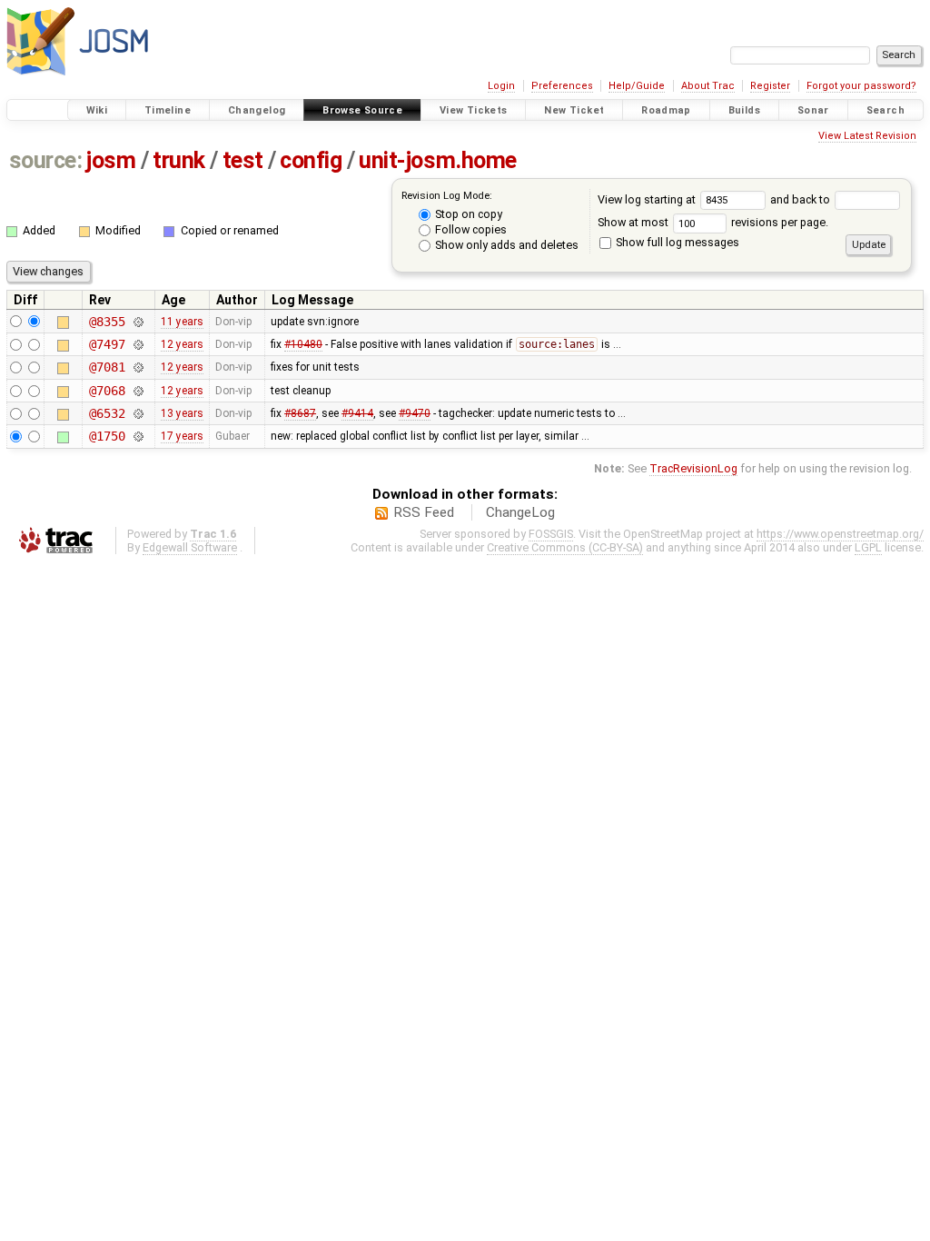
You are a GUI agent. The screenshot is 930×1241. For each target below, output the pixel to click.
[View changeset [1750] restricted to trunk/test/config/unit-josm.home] (137, 436)
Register (770, 86)
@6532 (106, 413)
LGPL (868, 547)
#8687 (300, 413)
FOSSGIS (551, 534)
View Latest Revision (867, 136)
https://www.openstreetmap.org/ (840, 534)
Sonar (813, 110)
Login (501, 86)
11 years (182, 321)
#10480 (303, 344)
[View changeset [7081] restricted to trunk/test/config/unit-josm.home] (137, 367)
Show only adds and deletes (505, 245)
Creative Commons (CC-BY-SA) (565, 547)
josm (110, 160)
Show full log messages (676, 242)
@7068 (106, 390)
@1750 (106, 436)
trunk (179, 160)
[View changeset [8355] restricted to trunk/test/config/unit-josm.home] (137, 321)
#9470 (414, 413)
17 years (182, 436)
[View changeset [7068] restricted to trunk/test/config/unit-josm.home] (137, 390)
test (243, 160)
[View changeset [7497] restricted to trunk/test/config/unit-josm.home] (137, 344)
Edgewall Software (190, 547)
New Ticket (574, 110)
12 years (182, 344)
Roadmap (666, 110)
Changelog (256, 110)
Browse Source (362, 110)
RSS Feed (423, 512)
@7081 (106, 367)
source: (46, 160)
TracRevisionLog (693, 468)
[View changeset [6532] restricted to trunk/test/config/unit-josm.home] (137, 413)
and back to (801, 199)
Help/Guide (636, 86)
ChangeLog (520, 512)
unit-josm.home (438, 160)
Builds (744, 110)
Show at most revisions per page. (713, 222)
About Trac (708, 86)
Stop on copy (467, 214)
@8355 (106, 321)
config (310, 160)
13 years (182, 413)
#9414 (357, 413)
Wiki (97, 110)
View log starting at (648, 199)
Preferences (562, 86)
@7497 (106, 344)
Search (885, 110)
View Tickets (474, 110)
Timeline (167, 110)
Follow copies (469, 229)
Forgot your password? (861, 86)
